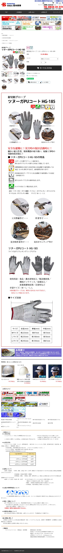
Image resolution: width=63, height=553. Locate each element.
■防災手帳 (50, 423)
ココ (49, 435)
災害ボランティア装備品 (7, 43)
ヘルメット (11, 35)
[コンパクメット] (8, 371)
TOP (6, 12)
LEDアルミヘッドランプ (39, 379)
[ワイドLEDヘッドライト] (55, 371)
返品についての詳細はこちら (34, 73)
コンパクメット (5, 379)
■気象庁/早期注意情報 (6, 419)
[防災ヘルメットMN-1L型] (23, 371)
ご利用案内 (19, 12)
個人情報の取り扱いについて (7, 550)
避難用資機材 (4, 35)
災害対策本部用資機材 (6, 37)
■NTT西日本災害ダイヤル (54, 419)
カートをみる (53, 4)
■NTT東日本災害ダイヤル (39, 419)
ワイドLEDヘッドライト (54, 379)
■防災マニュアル (5, 426)
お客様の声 (44, 12)
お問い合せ (31, 12)
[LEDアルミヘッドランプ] (39, 371)
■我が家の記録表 (37, 423)
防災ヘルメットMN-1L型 (23, 379)
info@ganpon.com (47, 535)
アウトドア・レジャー (13, 40)
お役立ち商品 (4, 40)
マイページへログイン (43, 4)
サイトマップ (56, 12)
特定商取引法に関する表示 (19, 550)
